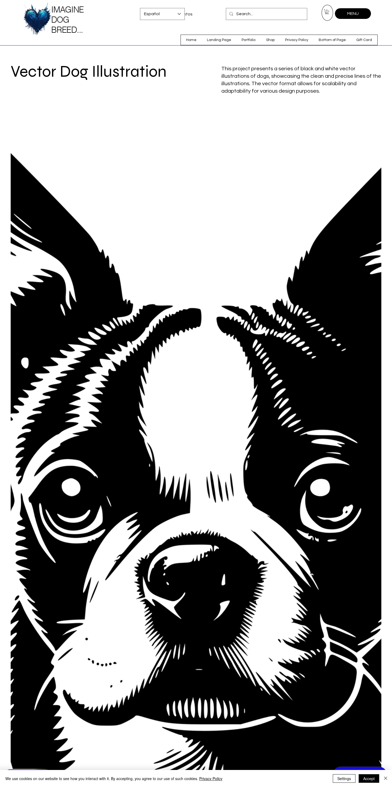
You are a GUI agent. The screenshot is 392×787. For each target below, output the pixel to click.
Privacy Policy (210, 778)
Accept (369, 778)
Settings (344, 778)
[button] (327, 11)
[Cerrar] (385, 778)
